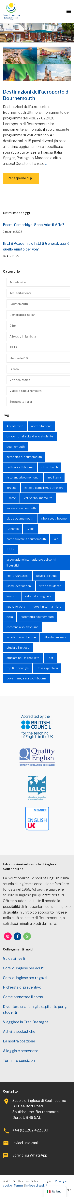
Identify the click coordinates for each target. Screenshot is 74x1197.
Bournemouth (18, 304)
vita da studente (50, 586)
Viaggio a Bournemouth (25, 390)
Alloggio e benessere (20, 1051)
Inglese (12, 488)
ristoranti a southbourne (22, 627)
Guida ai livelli (14, 958)
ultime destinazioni (19, 586)
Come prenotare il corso (23, 997)
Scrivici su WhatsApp (29, 1155)
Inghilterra (54, 477)
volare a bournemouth (21, 508)
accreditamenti (41, 426)
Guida (30, 529)
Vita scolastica (19, 380)
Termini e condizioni (19, 1060)
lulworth (12, 596)
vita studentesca (55, 637)
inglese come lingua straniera (44, 488)
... (46, 163)
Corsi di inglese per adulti (23, 968)
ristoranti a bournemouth (23, 477)
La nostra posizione (19, 1041)
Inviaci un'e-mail (25, 1143)
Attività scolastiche (19, 1031)
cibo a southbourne (54, 518)
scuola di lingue (46, 576)
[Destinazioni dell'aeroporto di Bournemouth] (37, 63)
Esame (11, 498)
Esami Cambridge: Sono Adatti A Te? (33, 225)
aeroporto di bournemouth (24, 457)
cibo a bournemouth (20, 518)
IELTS (13, 347)
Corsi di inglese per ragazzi (25, 978)
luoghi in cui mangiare (47, 606)
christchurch (49, 467)
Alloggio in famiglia (22, 336)
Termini (18, 1185)
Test (50, 658)
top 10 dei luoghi (18, 668)
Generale (13, 529)
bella (10, 617)
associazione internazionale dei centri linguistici (31, 562)
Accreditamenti (20, 293)
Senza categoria (20, 401)
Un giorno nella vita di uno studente (30, 436)
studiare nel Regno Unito (23, 658)
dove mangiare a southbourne (27, 678)
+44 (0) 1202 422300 (30, 1130)
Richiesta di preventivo (22, 987)
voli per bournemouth (38, 498)
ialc (56, 539)
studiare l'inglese (18, 647)
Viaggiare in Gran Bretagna (25, 1022)
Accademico (17, 282)
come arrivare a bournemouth (26, 539)
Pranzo (14, 369)
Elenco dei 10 (18, 358)
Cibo (12, 325)
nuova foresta (16, 606)
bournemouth (16, 446)
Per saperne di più (21, 178)
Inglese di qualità (36, 1185)
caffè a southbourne (20, 467)
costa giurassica (17, 576)
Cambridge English (22, 314)
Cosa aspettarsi (47, 668)
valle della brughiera (38, 596)
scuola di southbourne (21, 637)
